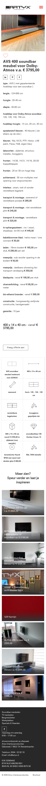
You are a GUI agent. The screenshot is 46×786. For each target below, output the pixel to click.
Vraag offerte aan (15, 347)
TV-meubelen (8, 715)
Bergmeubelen (8, 718)
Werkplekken (7, 720)
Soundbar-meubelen (11, 712)
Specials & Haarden (11, 723)
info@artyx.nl (13, 755)
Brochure (36, 775)
